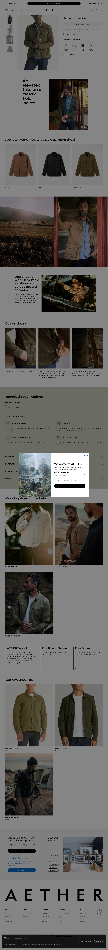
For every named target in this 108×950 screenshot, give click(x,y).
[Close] (86, 455)
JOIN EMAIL (69, 486)
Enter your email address (61, 472)
